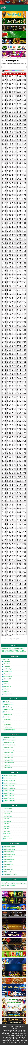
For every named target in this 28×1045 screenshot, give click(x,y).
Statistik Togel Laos (9, 785)
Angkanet (10, 1037)
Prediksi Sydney (8, 707)
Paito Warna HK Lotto (6, 1040)
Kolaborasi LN (7, 679)
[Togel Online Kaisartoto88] (14, 954)
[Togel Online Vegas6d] (14, 920)
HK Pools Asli (22, 1042)
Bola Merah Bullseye (9, 859)
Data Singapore (8, 808)
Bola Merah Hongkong (9, 849)
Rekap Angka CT (8, 694)
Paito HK (10, 650)
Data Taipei (7, 831)
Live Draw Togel (8, 669)
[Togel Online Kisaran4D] (14, 34)
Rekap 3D (6, 689)
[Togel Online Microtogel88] (14, 894)
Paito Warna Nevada (9, 762)
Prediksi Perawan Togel (18, 883)
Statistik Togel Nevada (9, 800)
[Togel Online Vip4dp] (14, 974)
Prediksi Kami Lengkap (9, 729)
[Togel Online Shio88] (14, 1014)
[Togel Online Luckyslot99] (14, 967)
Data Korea (6, 826)
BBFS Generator (8, 671)
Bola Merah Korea (8, 864)
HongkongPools (9, 1039)
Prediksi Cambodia (8, 709)
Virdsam (4, 1030)
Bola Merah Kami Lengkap (10, 874)
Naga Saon (21, 648)
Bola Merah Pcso (8, 861)
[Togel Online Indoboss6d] (14, 900)
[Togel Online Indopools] (14, 1007)
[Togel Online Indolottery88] (14, 994)
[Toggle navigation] (25, 7)
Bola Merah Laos (8, 856)
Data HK (4, 1033)
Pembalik (6, 681)
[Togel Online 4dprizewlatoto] (14, 947)
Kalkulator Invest (8, 676)
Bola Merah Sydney (9, 851)
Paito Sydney (17, 650)
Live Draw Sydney (21, 651)
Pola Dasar (6, 684)
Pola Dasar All (7, 686)
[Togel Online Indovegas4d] (14, 1021)
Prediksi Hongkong (8, 704)
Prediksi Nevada (8, 727)
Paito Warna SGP (22, 1031)
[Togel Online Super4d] (14, 27)
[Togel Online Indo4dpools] (14, 960)
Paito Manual (7, 663)
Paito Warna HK (5, 659)
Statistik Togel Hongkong (10, 778)
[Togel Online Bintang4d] (14, 934)
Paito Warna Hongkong (9, 740)
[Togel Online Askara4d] (14, 927)
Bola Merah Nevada (9, 871)
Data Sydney (7, 813)
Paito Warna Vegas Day (10, 61)
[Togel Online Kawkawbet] (14, 914)
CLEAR (3, 70)
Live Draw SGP (11, 651)
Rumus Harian (7, 674)
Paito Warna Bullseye (9, 750)
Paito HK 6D (7, 765)
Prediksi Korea (7, 719)
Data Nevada (7, 833)
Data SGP (8, 1033)
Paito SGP (4, 650)
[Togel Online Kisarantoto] (14, 41)
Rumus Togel (17, 882)
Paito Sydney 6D (8, 767)
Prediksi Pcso (7, 717)
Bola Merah (7, 661)
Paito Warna (7, 666)
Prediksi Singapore (8, 702)
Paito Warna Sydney (9, 742)
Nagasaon (14, 648)
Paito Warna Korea (8, 755)
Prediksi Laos (7, 712)
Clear (23, 638)
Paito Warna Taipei (8, 760)
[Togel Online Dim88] (14, 21)
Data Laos (6, 818)
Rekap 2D (6, 691)
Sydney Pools (16, 1037)
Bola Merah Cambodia (9, 854)
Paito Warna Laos (8, 747)
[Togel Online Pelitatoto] (14, 48)
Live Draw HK (11, 1035)
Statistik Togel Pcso (9, 790)
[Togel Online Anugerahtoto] (14, 987)
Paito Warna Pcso (8, 752)
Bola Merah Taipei (8, 869)
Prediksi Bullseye (8, 714)
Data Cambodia (8, 816)
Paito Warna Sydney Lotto (19, 1039)
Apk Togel (3, 882)
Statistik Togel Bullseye (9, 788)
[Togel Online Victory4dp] (14, 907)
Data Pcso (6, 823)
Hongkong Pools (6, 648)
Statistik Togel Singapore (10, 775)
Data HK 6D (6, 836)
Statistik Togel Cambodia (10, 783)
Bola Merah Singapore (9, 846)
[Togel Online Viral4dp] (14, 54)
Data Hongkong (8, 811)
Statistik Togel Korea (9, 793)
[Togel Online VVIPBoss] (14, 14)
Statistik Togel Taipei (9, 798)
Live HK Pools (8, 883)
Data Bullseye (7, 821)
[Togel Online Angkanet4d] (14, 1001)
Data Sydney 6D (8, 838)
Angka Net (9, 1030)
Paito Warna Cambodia (9, 745)
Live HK (13, 885)
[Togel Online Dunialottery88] (14, 981)
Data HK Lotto (15, 1040)
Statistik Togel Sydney (9, 780)
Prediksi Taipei (7, 724)
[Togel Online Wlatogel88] (14, 940)
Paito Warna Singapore (9, 737)
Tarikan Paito (10, 882)
